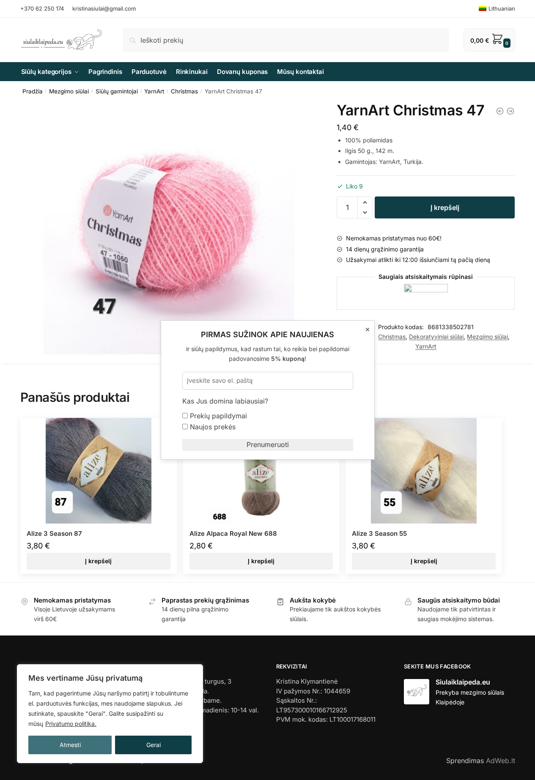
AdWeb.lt (500, 760)
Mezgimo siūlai (69, 91)
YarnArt (154, 91)
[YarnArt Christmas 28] (510, 111)
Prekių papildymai (217, 416)
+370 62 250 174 (42, 8)
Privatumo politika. (70, 723)
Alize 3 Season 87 (54, 533)
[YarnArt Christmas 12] (500, 111)
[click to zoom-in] (168, 228)
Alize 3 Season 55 (379, 533)
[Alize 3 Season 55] (424, 471)
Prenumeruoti (268, 444)
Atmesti (70, 744)
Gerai (153, 744)
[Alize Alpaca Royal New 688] (261, 471)
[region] (110, 713)
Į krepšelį (445, 207)
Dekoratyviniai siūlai (436, 336)
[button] (365, 202)
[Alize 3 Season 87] (98, 471)
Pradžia (32, 91)
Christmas (184, 91)
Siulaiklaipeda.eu (463, 682)
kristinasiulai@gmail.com (104, 8)
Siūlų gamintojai (117, 91)
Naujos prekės (212, 427)
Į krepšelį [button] (98, 561)
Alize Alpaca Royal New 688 (233, 533)
